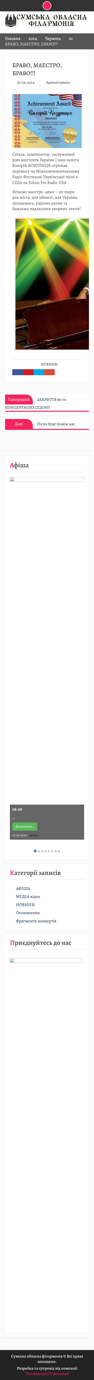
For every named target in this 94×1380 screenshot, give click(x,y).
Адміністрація (58, 82)
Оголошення (28, 913)
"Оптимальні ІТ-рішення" (47, 1373)
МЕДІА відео (28, 896)
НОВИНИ (49, 364)
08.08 (17, 809)
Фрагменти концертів (36, 921)
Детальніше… (24, 826)
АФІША (34, 835)
